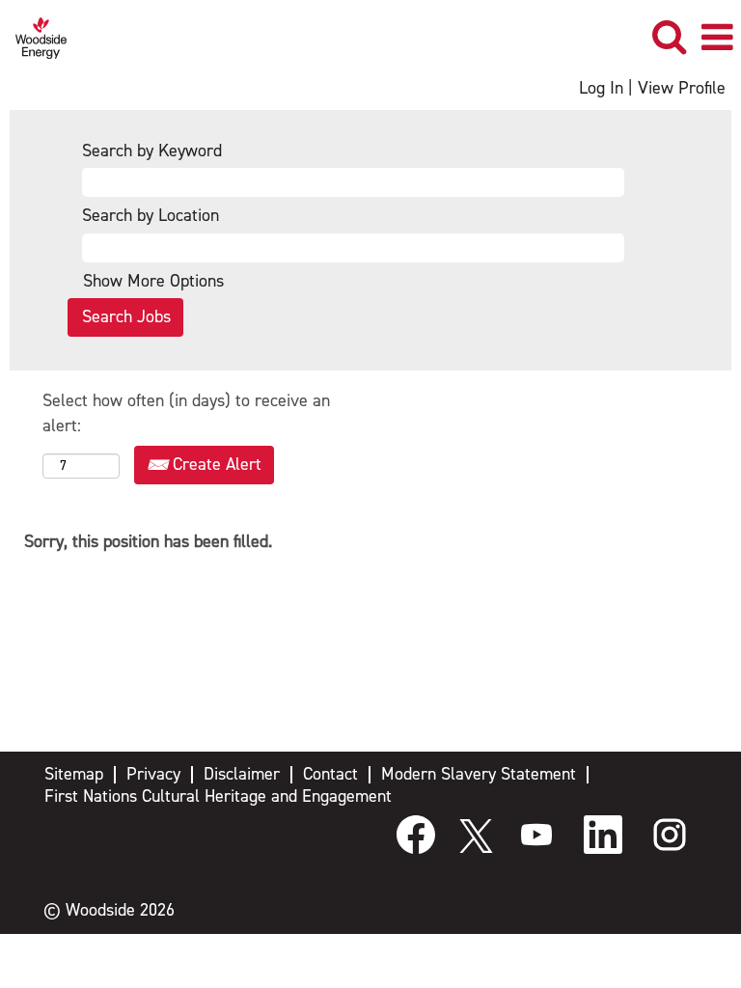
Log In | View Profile (652, 88)
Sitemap (73, 774)
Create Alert (214, 464)
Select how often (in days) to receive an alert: (186, 413)
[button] (717, 39)
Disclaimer (242, 774)
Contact (330, 774)
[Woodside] (34, 37)
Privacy (153, 774)
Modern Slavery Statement (478, 774)
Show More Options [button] (153, 281)
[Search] (669, 38)
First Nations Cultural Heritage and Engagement (218, 796)
